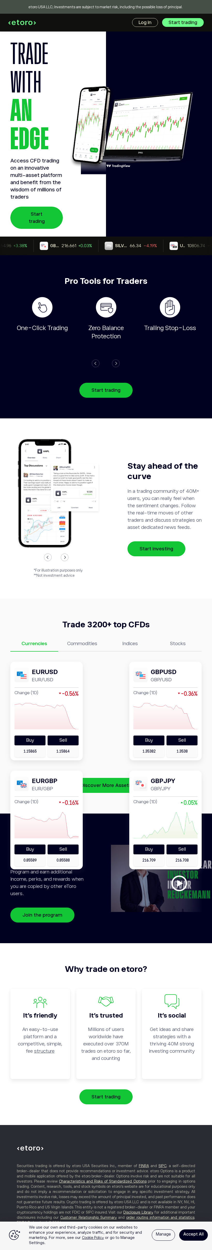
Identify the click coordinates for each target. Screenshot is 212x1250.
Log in (145, 22)
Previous (96, 363)
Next (116, 363)
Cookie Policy (93, 1238)
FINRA (144, 1166)
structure (44, 1051)
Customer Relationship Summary (88, 1217)
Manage (163, 1234)
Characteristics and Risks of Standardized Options (102, 1181)
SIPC (162, 1166)
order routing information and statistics (160, 1217)
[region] (106, 1236)
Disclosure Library (138, 1212)
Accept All (193, 1234)
